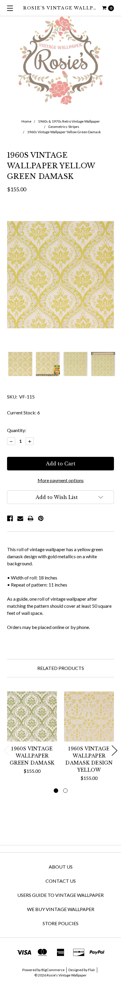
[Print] (30, 518)
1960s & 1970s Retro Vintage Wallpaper (69, 121)
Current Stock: (23, 412)
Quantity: (16, 430)
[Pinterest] (41, 518)
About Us (61, 866)
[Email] (20, 518)
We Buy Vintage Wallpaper (60, 909)
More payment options (61, 480)
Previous (6, 751)
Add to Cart (32, 734)
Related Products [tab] (60, 668)
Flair (91, 970)
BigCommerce (53, 970)
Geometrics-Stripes (63, 126)
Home (26, 121)
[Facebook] (10, 518)
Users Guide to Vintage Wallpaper (60, 895)
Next (114, 751)
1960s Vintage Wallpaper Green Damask (32, 756)
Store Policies (60, 923)
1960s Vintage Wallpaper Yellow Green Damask (64, 132)
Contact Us (61, 881)
